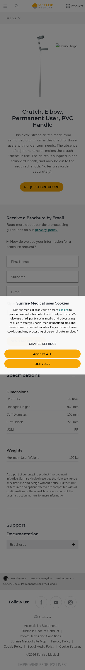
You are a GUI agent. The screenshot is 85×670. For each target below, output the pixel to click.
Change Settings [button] (42, 343)
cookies (63, 309)
